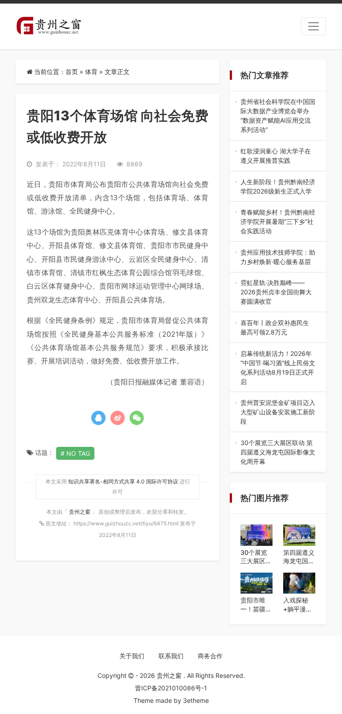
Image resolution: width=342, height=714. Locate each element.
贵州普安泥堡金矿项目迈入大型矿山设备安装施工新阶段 (277, 412)
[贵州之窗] (48, 26)
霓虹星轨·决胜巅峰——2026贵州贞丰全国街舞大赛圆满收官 (276, 292)
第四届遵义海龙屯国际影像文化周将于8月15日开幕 (298, 557)
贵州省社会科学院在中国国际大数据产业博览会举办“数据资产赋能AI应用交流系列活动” (277, 116)
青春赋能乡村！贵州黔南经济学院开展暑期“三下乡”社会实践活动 (277, 221)
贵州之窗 (80, 511)
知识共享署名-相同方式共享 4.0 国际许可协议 (123, 481)
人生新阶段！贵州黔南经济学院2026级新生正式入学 (277, 187)
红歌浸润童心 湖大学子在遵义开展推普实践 (277, 156)
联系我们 (171, 656)
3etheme (196, 700)
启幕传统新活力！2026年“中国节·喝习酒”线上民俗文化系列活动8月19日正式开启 (277, 368)
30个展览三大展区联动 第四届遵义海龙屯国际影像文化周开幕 (277, 452)
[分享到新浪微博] (117, 418)
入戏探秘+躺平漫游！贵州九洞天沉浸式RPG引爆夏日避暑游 (298, 604)
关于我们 (131, 656)
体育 (91, 71)
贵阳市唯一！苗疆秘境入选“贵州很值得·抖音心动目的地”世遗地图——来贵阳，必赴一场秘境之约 (256, 604)
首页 (71, 71)
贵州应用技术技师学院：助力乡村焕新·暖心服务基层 (277, 257)
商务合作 (210, 656)
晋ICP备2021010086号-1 (171, 688)
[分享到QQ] (98, 418)
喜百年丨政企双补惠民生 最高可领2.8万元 (277, 328)
